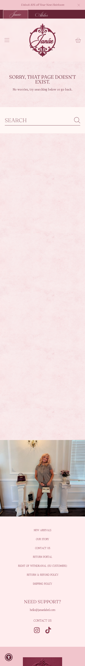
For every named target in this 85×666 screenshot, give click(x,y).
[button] (7, 40)
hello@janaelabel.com (42, 610)
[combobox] (42, 120)
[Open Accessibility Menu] (9, 657)
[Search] (77, 120)
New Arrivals (42, 530)
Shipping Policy (42, 584)
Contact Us (42, 548)
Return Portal (42, 557)
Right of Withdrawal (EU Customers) (42, 566)
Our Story (42, 539)
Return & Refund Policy (42, 575)
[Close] (78, 5)
